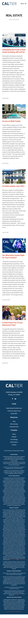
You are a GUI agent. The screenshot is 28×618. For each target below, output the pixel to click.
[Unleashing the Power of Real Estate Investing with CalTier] (14, 40)
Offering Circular (13, 559)
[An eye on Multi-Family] (14, 111)
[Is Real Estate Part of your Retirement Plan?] (14, 313)
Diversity (22, 450)
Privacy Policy (16, 450)
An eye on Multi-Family (11, 121)
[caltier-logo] (9, 1)
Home (10, 19)
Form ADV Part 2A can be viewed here (14, 611)
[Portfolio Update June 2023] (14, 176)
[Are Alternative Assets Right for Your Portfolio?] (14, 245)
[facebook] (12, 399)
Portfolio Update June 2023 (13, 186)
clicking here (16, 595)
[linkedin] (15, 399)
